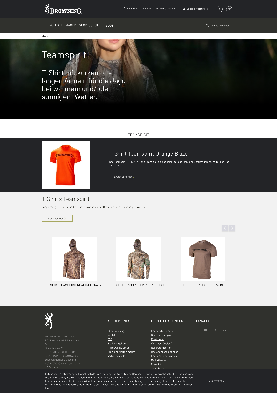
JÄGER (71, 25)
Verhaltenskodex (117, 355)
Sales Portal (157, 368)
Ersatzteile (157, 339)
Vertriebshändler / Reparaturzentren (161, 345)
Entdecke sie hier (123, 176)
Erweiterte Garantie (162, 330)
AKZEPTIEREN (216, 381)
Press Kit (156, 364)
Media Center (158, 359)
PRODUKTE (55, 25)
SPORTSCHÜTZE (90, 25)
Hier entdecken (55, 218)
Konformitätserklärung (164, 355)
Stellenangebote (117, 343)
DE (229, 9)
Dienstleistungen (161, 335)
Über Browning (116, 330)
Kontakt (112, 335)
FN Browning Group (119, 347)
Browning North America (121, 351)
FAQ (110, 339)
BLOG (109, 25)
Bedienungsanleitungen (164, 351)
